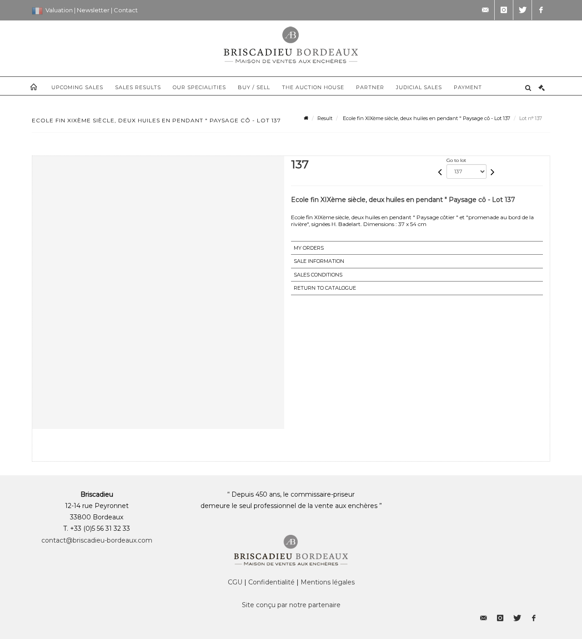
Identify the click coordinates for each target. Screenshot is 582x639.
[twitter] (522, 10)
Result (324, 118)
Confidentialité (271, 582)
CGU (235, 582)
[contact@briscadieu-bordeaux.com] (485, 10)
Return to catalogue (325, 288)
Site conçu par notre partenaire (291, 605)
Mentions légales (328, 582)
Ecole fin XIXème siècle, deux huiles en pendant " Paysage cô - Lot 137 (425, 118)
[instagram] (504, 10)
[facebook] (541, 10)
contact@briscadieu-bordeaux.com (96, 540)
